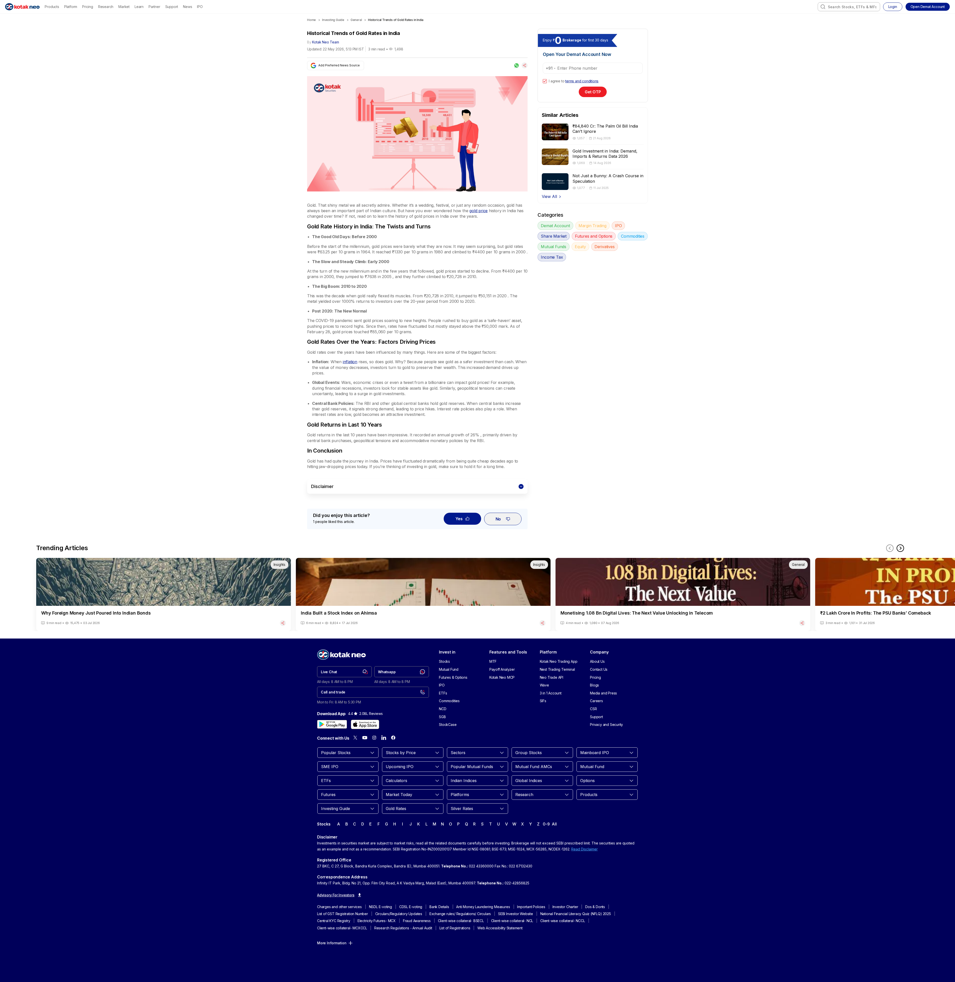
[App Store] (365, 724)
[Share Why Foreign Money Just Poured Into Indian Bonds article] (283, 623)
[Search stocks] (823, 6)
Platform (70, 6)
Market (124, 6)
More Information (332, 943)
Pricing (87, 6)
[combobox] (849, 6)
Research (105, 6)
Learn (139, 6)
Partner (154, 6)
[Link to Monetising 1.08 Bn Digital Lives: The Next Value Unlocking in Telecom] (683, 594)
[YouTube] (364, 737)
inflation (350, 361)
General (356, 20)
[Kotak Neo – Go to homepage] (22, 7)
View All (549, 196)
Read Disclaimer (584, 849)
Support (171, 6)
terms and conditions (581, 81)
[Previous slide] (890, 548)
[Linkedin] (383, 737)
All (554, 823)
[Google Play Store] (332, 724)
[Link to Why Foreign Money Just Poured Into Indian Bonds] (163, 594)
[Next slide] (900, 548)
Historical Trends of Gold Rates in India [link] (395, 20)
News (187, 6)
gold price (478, 210)
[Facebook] (393, 737)
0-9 (546, 823)
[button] (927, 6)
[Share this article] (525, 65)
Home (311, 20)
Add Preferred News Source (339, 65)
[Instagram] (374, 737)
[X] (355, 737)
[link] (344, 671)
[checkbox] (545, 81)
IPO (199, 6)
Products (52, 6)
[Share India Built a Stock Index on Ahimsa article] (543, 623)
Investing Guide (333, 20)
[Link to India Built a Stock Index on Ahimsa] (423, 594)
